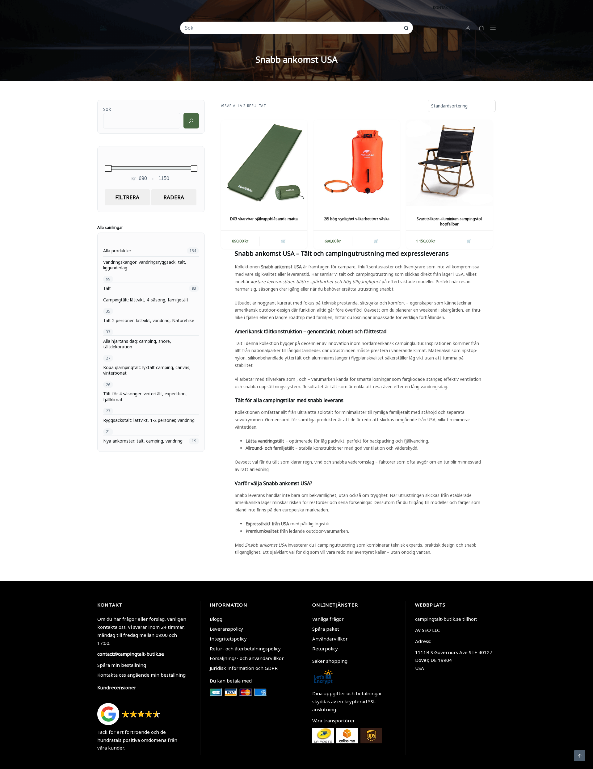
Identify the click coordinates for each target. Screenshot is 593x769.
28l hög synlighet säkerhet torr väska (356, 218)
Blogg (216, 619)
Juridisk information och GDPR (244, 668)
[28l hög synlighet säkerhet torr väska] (356, 163)
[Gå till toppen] (579, 755)
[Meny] (493, 28)
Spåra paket (325, 629)
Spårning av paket (478, 7)
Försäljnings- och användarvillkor (247, 658)
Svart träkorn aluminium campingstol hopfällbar (449, 221)
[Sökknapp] (406, 28)
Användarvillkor (330, 639)
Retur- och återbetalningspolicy (245, 648)
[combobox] (292, 27)
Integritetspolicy (228, 639)
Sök (107, 109)
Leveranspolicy (226, 629)
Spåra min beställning (121, 665)
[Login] (467, 28)
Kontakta (442, 7)
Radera (173, 197)
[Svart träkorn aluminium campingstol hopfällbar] (449, 163)
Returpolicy (325, 648)
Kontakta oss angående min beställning (141, 675)
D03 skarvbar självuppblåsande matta (264, 218)
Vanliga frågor (328, 619)
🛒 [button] (283, 241)
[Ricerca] (191, 120)
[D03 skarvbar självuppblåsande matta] (264, 163)
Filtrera (127, 197)
